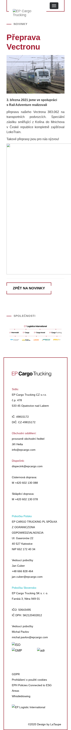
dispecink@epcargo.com (27, 466)
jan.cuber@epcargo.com (27, 576)
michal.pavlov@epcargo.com (30, 637)
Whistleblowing (21, 696)
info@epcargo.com (24, 449)
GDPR (16, 674)
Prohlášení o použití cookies (29, 679)
